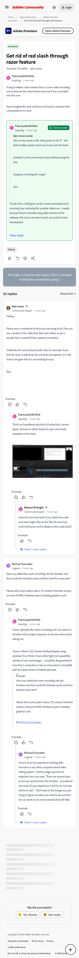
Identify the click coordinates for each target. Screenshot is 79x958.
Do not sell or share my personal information (29, 953)
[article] (39, 356)
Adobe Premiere (50, 17)
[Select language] (54, 7)
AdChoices (62, 953)
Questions (12, 20)
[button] (7, 8)
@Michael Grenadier (30, 722)
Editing (11, 249)
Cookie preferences (17, 947)
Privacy (50, 941)
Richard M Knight (34, 507)
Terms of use (38, 941)
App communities (28, 17)
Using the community (18, 941)
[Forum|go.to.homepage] (28, 7)
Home (11, 17)
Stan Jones (18, 306)
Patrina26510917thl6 (23, 76)
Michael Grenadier (22, 564)
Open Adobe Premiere (58, 30)
